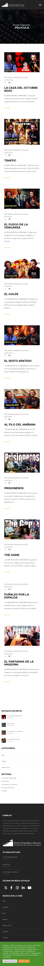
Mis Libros (6, 907)
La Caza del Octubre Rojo (14, 716)
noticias (4, 761)
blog (3, 755)
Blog (4, 913)
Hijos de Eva (10, 723)
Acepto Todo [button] (24, 961)
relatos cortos (6, 767)
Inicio (4, 901)
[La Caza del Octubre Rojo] (4, 717)
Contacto (5, 938)
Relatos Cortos (7, 925)
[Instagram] (17, 887)
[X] (5, 887)
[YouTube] (29, 887)
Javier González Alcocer (18, 77)
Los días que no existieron (15, 731)
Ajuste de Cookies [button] (10, 961)
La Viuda (4, 791)
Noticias (5, 919)
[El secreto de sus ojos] (4, 740)
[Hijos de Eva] (4, 725)
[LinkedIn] (23, 887)
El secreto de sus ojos (13, 739)
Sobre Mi (5, 932)
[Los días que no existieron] (4, 732)
